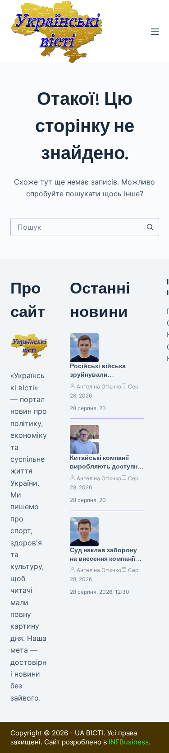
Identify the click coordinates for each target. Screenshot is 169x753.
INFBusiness (129, 742)
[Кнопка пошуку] (150, 227)
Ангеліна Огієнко (99, 386)
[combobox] (76, 227)
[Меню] (155, 32)
